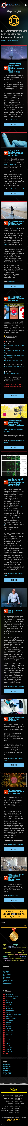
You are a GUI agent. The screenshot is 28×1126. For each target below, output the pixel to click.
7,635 (21, 911)
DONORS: (9, 1104)
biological (16, 686)
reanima (18, 957)
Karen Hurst (8, 1012)
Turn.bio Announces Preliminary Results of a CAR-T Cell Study (16, 792)
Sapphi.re (24, 1117)
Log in (4, 40)
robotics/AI (22, 189)
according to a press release (12, 164)
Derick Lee (8, 1026)
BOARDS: (16, 1104)
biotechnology (22, 947)
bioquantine (5, 947)
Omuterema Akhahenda (12, 1018)
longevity (5, 957)
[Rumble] (20, 1120)
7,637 (8, 914)
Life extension (18, 955)
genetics (15, 844)
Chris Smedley (9, 1051)
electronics (20, 120)
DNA (4, 975)
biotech (16, 947)
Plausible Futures (7, 1072)
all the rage (15, 228)
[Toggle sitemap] (23, 5)
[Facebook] (8, 1120)
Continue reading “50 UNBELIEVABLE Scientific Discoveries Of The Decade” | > (14, 386)
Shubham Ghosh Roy (11, 998)
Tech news (7, 431)
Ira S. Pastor (9, 1050)
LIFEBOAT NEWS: (18, 1095)
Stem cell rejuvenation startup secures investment (16, 719)
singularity (16, 958)
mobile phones (17, 189)
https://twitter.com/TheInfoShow (13, 361)
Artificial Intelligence (9, 429)
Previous (10, 911)
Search (25, 926)
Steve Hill (8, 1038)
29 (10, 508)
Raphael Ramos (10, 1032)
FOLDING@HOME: (5, 1108)
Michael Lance (9, 1044)
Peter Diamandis (7, 974)
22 (17, 517)
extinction (10, 951)
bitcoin (4, 949)
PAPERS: (16, 1111)
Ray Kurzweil (6, 977)
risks (13, 958)
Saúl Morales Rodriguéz (12, 996)
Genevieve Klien (9, 994)
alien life (15, 120)
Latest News (19, 429)
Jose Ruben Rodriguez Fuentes (13, 391)
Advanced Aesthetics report (15, 611)
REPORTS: (17, 1106)
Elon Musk (6, 979)
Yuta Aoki (8, 1024)
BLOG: (16, 1102)
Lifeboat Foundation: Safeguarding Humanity (10, 5)
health (23, 951)
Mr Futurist (6, 1068)
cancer (16, 949)
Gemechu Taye (10, 120)
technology (8, 960)
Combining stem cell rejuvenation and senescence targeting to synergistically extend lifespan (16, 482)
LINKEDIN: (5, 1099)
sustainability (23, 958)
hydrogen (6, 244)
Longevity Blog (7, 1066)
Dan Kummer (9, 1016)
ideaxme (16, 953)
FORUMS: (10, 1113)
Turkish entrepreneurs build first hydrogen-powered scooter (16, 223)
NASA (9, 957)
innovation (22, 391)
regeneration (6, 958)
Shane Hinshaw (9, 1030)
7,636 (4, 914)
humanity (12, 953)
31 (12, 508)
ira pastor (10, 955)
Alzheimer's (10, 945)
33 (4, 524)
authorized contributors (13, 40)
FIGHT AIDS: (6, 1106)
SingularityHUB (7, 1074)
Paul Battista (9, 1006)
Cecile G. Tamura (10, 1022)
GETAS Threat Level (14, 1090)
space (19, 958)
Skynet (5, 982)
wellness (21, 960)
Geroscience (6, 1064)
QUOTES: (16, 1113)
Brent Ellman (9, 1040)
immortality (21, 953)
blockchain (8, 949)
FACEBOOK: (5, 1095)
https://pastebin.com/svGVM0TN (13, 373)
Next (19, 916)
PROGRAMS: (17, 1108)
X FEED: (5, 1102)
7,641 (5, 916)
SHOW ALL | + (5, 1054)
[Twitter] (11, 1120)
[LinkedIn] (14, 1120)
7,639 (19, 914)
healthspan (8, 953)
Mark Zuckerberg (7, 983)
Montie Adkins (10, 844)
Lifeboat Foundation (10, 1117)
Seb (6, 1042)
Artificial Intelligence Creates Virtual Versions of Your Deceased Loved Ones (16, 423)
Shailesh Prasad (10, 1004)
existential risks (6, 951)
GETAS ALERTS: (17, 1099)
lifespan (24, 955)
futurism (16, 895)
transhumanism (14, 960)
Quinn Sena (9, 281)
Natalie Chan (9, 1034)
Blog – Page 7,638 (14, 12)
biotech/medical (18, 573)
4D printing (6, 973)
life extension (21, 686)
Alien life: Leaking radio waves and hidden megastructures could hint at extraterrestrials (16, 67)
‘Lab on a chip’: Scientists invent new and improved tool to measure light (16, 153)
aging (5, 945)
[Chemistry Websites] (14, 935)
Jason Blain (9, 1046)
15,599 (12, 916)
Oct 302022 (5, 68)
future (14, 951)
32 (16, 512)
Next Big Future (7, 1070)
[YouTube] (17, 1120)
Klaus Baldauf (9, 1020)
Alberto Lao (8, 1028)
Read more (14, 125)
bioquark (11, 947)
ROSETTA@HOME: (4, 1111)
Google (20, 951)
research (11, 958)
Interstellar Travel (5, 955)
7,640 (23, 914)
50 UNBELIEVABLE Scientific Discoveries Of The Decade (16, 299)
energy (14, 281)
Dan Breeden (9, 1002)
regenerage (23, 957)
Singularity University (8, 980)
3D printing (6, 971)
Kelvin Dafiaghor (10, 573)
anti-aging (15, 945)
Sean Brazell (9, 1036)
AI (7, 945)
